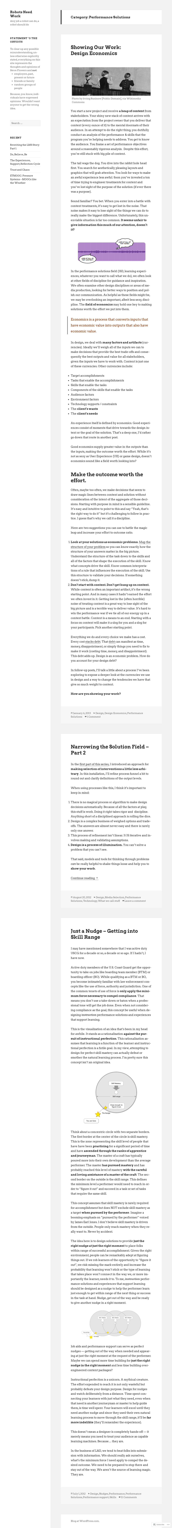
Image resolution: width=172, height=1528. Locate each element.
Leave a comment (135, 900)
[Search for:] (25, 123)
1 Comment (94, 716)
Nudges (103, 1493)
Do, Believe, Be (18, 154)
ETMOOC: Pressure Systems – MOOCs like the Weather (23, 179)
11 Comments (129, 1497)
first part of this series (94, 764)
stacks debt (92, 641)
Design (99, 713)
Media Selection (114, 897)
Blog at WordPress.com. (85, 1521)
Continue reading (83, 878)
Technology (90, 900)
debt (112, 641)
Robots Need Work (21, 14)
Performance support (96, 1497)
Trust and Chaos (20, 169)
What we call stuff (109, 900)
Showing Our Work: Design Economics (96, 50)
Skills (113, 1497)
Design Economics (115, 713)
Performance (117, 1493)
